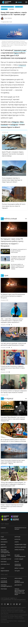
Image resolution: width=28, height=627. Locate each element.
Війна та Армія (19, 568)
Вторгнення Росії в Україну (7, 6)
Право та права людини (5, 555)
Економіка (11, 9)
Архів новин (18, 578)
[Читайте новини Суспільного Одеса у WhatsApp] (17, 604)
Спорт (2, 568)
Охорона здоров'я (20, 547)
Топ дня (17, 570)
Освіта (17, 542)
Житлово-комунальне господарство (5, 551)
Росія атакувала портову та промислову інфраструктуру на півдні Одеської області (12, 180)
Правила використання (19, 581)
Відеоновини (5, 570)
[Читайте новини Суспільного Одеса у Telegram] (14, 604)
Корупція (17, 536)
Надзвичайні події (20, 544)
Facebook (4, 125)
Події (2, 536)
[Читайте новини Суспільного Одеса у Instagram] (5, 604)
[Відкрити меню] (26, 2)
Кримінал (4, 539)
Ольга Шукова (8, 18)
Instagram (14, 125)
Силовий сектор (6, 559)
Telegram (15, 122)
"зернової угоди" (20, 50)
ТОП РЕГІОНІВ (4, 9)
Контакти (4, 578)
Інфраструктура (19, 549)
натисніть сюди (21, 621)
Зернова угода (19, 6)
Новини (3, 527)
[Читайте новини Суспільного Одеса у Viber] (11, 604)
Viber (22, 122)
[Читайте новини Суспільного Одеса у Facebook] (2, 604)
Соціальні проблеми (18, 565)
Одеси (16, 53)
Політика (4, 561)
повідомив (22, 65)
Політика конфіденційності (6, 585)
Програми (4, 589)
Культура (17, 539)
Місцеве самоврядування (20, 555)
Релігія (17, 561)
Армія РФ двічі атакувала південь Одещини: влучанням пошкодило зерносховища (13, 154)
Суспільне (4, 619)
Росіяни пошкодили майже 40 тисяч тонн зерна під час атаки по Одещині (13, 206)
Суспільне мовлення (4, 581)
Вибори (3, 544)
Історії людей (19, 559)
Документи (18, 585)
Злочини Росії (5, 564)
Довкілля (4, 547)
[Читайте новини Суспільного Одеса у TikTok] (20, 604)
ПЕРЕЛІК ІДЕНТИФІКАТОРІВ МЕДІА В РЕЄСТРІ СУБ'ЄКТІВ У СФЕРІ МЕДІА (20, 591)
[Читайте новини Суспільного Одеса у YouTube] (8, 604)
